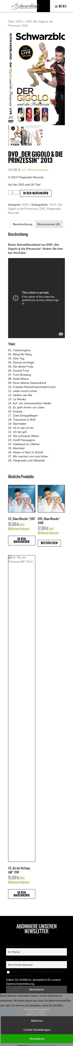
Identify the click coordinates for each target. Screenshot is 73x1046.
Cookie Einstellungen (37, 1029)
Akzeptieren (37, 1038)
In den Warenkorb (35, 193)
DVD (42, 208)
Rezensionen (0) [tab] (48, 224)
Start (11, 21)
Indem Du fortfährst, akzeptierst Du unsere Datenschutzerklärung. (34, 974)
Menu (62, 6)
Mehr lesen (6, 1010)
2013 (53, 204)
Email (9, 959)
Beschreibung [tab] (22, 224)
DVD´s (20, 21)
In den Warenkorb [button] (22, 540)
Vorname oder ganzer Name (22, 946)
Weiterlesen (49, 543)
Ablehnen (37, 1020)
